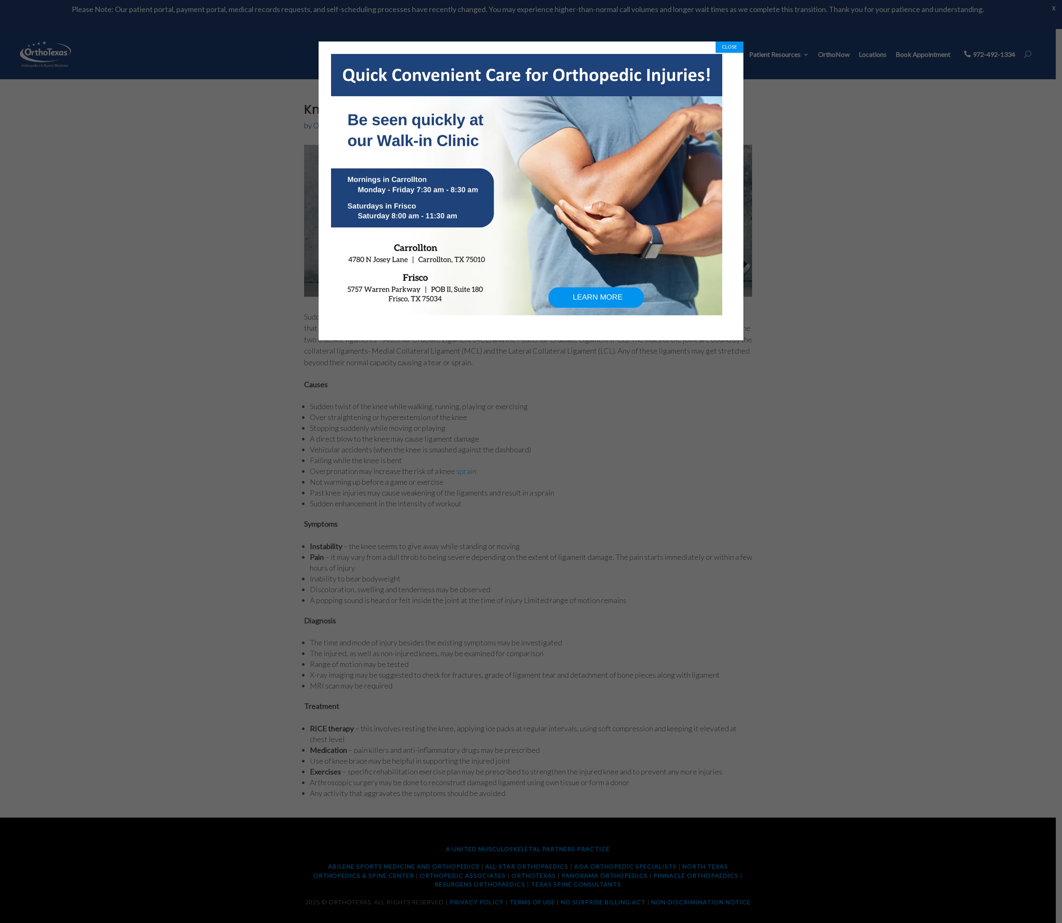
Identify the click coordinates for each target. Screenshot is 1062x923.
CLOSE (729, 47)
